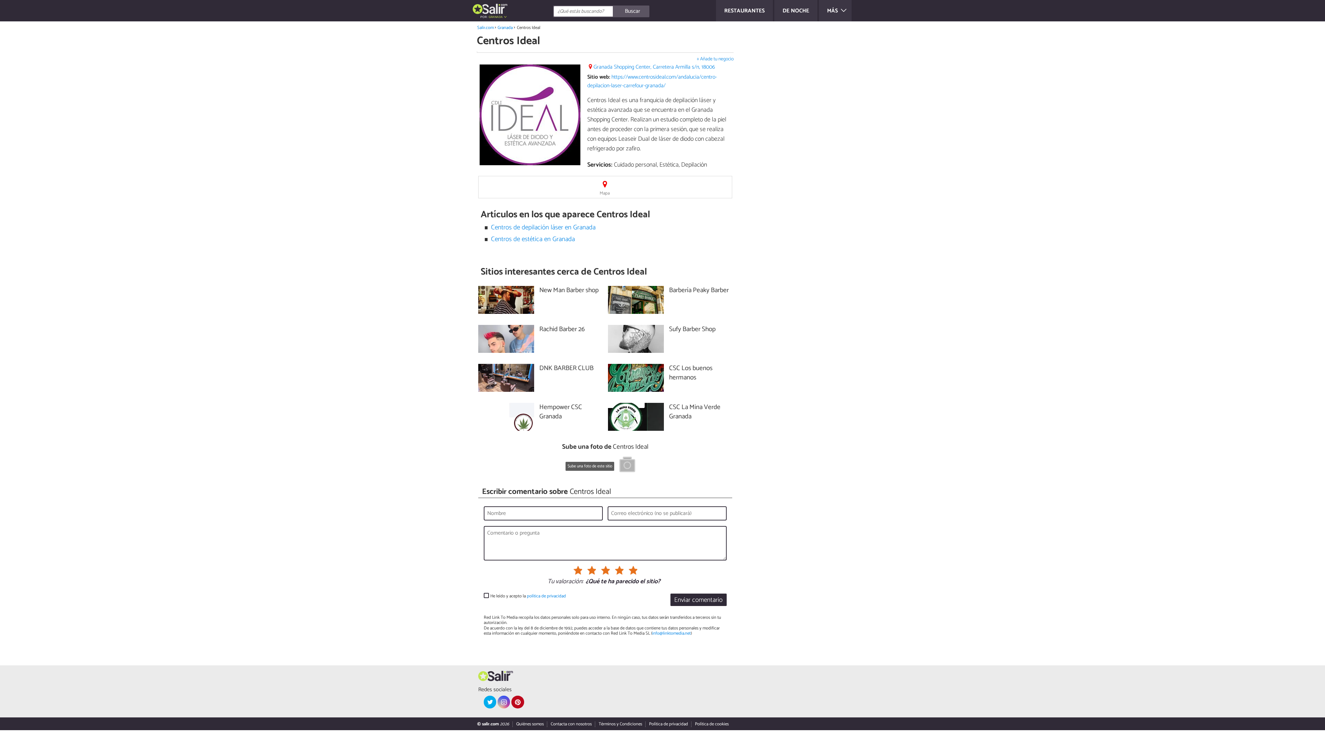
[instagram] (504, 702)
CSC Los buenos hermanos (691, 373)
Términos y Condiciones (620, 724)
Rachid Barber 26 (562, 329)
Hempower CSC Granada (560, 412)
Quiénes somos (530, 724)
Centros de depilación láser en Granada (543, 227)
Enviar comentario (698, 600)
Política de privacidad (668, 724)
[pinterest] (517, 702)
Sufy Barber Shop (692, 329)
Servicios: (599, 165)
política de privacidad (546, 596)
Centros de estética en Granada (533, 239)
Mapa (605, 193)
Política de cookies (712, 724)
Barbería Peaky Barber (699, 290)
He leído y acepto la (528, 596)
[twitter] (490, 702)
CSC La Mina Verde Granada (694, 412)
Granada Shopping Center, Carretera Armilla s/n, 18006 (654, 67)
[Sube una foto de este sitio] (627, 465)
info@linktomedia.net (671, 633)
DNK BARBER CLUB (566, 368)
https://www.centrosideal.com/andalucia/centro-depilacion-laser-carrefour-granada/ (652, 81)
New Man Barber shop (569, 290)
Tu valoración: (565, 582)
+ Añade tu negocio (715, 59)
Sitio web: (598, 77)
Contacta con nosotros (571, 724)
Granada (505, 27)
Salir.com (485, 27)
